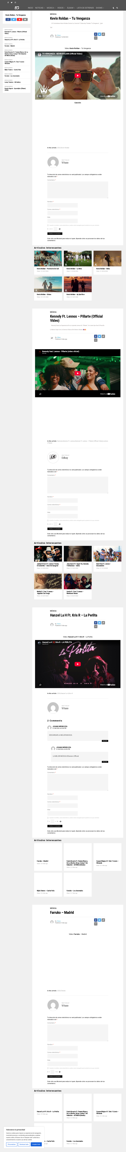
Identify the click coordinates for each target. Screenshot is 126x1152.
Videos (60, 8)
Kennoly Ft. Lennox (69, 435)
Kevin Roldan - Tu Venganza (16, 15)
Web (48, 217)
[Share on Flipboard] (19, 19)
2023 (59, 148)
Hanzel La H (65, 681)
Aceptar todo (36, 1144)
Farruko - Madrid (10, 46)
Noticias (39, 8)
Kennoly (59, 435)
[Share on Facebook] (8, 19)
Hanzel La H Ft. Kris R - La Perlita (15, 40)
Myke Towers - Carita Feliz (13, 70)
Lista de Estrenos (85, 8)
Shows (99, 8)
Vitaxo (59, 35)
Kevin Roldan (65, 148)
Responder (105, 728)
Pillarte (50, 437)
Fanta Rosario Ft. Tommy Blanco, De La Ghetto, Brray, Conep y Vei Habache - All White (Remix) (16, 53)
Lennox (105, 435)
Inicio (30, 8)
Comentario (51, 180)
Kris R (71, 681)
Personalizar (12, 1144)
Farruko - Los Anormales (12, 76)
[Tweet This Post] (13, 19)
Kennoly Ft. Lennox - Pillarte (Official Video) (16, 32)
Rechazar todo (24, 1144)
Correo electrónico (53, 209)
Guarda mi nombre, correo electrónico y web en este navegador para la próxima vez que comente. (74, 225)
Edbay (59, 331)
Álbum (70, 8)
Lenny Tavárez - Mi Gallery (13, 82)
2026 (59, 681)
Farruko (63, 972)
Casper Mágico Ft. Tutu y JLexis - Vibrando (15, 62)
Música (50, 8)
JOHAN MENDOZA (59, 714)
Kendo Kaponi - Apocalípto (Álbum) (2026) (15, 89)
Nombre (50, 202)
